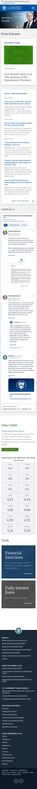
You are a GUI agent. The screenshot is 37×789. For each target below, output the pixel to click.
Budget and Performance (9, 714)
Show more (11, 255)
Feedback (13, 772)
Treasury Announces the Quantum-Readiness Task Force (17, 143)
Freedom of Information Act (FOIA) (12, 720)
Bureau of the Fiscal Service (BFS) (12, 646)
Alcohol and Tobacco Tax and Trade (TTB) (14, 640)
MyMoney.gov (6, 745)
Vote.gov (5, 764)
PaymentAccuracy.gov (8, 757)
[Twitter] (16, 781)
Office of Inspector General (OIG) (12, 668)
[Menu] (33, 8)
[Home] (12, 8)
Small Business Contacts (9, 711)
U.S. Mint (4, 659)
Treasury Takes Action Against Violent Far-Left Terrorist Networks (18, 124)
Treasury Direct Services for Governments (14, 696)
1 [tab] (17, 26)
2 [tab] (19, 26)
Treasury (24, 225)
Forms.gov (5, 751)
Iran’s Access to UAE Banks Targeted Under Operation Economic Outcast (17, 102)
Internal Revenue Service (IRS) (11, 653)
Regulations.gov (7, 754)
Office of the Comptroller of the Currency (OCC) (16, 656)
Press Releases (10, 34)
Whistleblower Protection (10, 727)
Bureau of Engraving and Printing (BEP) (14, 643)
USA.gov (4, 736)
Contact (31, 772)
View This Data (10, 449)
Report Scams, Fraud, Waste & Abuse (13, 676)
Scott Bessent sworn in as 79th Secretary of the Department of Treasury (18, 77)
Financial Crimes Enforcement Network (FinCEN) (16, 649)
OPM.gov (4, 742)
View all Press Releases (20, 201)
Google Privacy (13, 770)
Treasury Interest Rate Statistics (13, 431)
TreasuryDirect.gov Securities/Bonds (13, 717)
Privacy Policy (5, 770)
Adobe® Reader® (16, 774)
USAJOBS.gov (6, 739)
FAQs (8, 772)
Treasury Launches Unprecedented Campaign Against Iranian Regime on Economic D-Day (17, 162)
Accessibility (25, 772)
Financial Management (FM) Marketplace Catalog (16, 699)
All (5, 225)
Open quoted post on (16, 348)
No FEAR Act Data (7, 724)
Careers (19, 772)
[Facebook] (21, 781)
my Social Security (7, 761)
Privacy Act (5, 708)
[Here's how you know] (18, 2)
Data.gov (4, 748)
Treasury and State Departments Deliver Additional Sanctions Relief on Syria (18, 182)
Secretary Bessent (7, 19)
